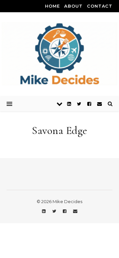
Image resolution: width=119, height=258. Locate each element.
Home (52, 6)
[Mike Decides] (59, 53)
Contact (99, 6)
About (73, 6)
